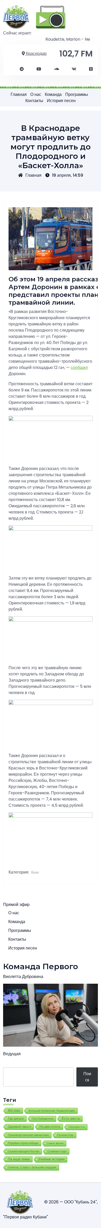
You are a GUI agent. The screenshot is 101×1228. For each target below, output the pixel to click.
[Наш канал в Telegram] (22, 69)
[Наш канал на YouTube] (38, 69)
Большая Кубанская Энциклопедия (52, 1110)
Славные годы (57, 1151)
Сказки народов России (23, 1151)
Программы (76, 94)
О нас (35, 94)
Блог (35, 872)
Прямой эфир (16, 905)
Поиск (87, 1077)
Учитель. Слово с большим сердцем (32, 1167)
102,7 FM (76, 53)
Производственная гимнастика (28, 1135)
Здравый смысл (19, 1127)
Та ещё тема (19, 1159)
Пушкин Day (65, 1135)
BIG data (14, 1110)
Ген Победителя (42, 1118)
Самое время (55, 1143)
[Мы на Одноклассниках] (91, 69)
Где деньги (16, 1118)
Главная (19, 94)
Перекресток (77, 1126)
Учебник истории (51, 1159)
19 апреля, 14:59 (67, 175)
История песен (61, 101)
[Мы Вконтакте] (74, 69)
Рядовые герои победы (23, 1143)
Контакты (34, 101)
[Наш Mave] (56, 69)
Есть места (71, 1118)
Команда (53, 94)
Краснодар (36, 53)
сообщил (79, 367)
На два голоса (50, 1126)
